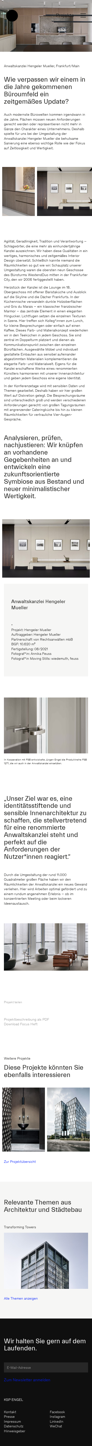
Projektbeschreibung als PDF (26, 1020)
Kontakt (10, 1412)
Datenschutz (13, 1426)
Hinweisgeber (14, 1431)
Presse (9, 1417)
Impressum (12, 1422)
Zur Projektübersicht (20, 1162)
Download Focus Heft (21, 1024)
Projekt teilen (13, 1002)
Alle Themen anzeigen (21, 1299)
